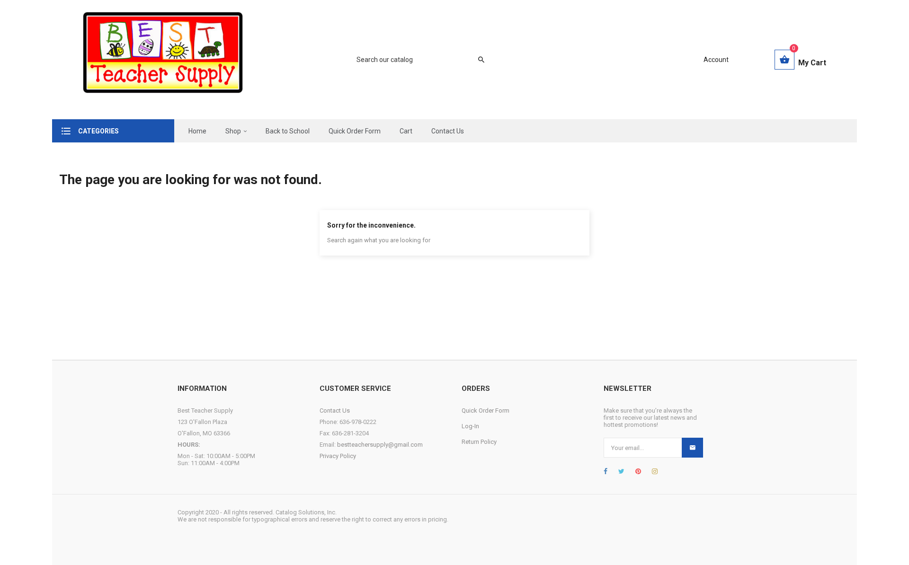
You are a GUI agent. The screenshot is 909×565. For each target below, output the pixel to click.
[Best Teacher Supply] (163, 59)
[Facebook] (605, 471)
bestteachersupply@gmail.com (380, 444)
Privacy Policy (338, 455)
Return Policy (479, 441)
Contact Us (335, 410)
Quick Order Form (485, 410)
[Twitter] (621, 471)
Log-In (470, 426)
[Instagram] (655, 471)
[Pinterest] (638, 471)
